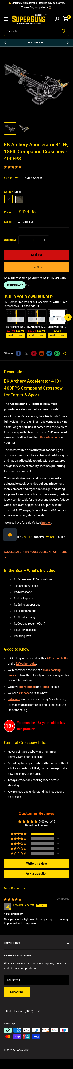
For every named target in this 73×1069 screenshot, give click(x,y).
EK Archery (11, 178)
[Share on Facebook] (18, 353)
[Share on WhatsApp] (57, 353)
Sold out (36, 255)
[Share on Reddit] (41, 353)
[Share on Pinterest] (34, 353)
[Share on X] (26, 353)
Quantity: (10, 239)
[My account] (57, 19)
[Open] (10, 534)
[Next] (67, 42)
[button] (12, 167)
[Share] (65, 353)
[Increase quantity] (44, 240)
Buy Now (37, 267)
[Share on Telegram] (49, 353)
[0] (65, 18)
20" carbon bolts (49, 437)
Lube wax (14, 699)
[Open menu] (6, 19)
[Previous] (5, 42)
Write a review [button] (36, 863)
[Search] (64, 31)
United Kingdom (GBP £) (19, 1011)
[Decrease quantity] (23, 240)
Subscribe (17, 992)
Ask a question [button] (36, 873)
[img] (12, 899)
